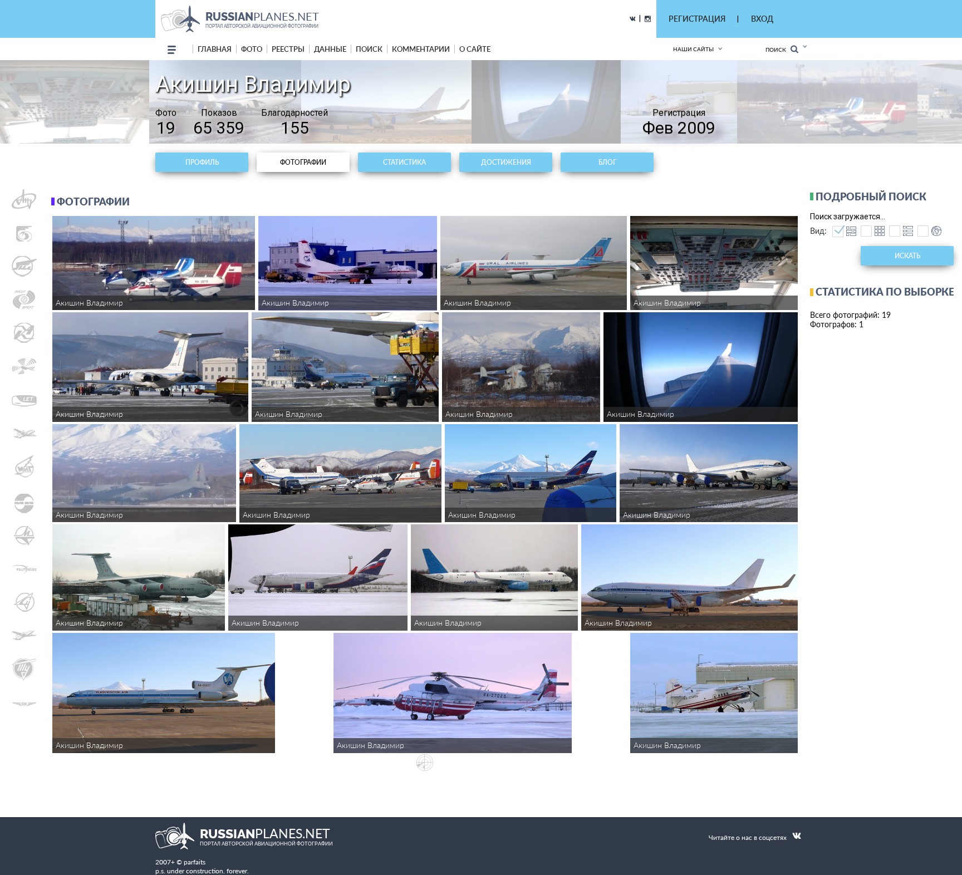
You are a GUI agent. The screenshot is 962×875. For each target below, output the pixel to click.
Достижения (506, 162)
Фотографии (303, 162)
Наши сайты (693, 49)
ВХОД (762, 18)
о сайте (474, 49)
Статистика (404, 162)
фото (251, 49)
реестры (288, 49)
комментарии (421, 49)
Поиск (778, 49)
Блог (607, 162)
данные (330, 49)
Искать (907, 256)
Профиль (202, 162)
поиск (369, 49)
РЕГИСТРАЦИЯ (697, 18)
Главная (215, 49)
